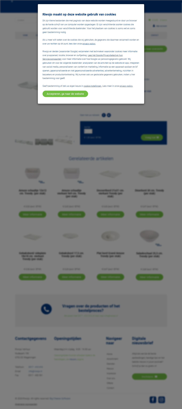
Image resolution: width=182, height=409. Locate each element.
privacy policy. (89, 43)
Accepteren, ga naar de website (65, 94)
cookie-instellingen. (93, 85)
